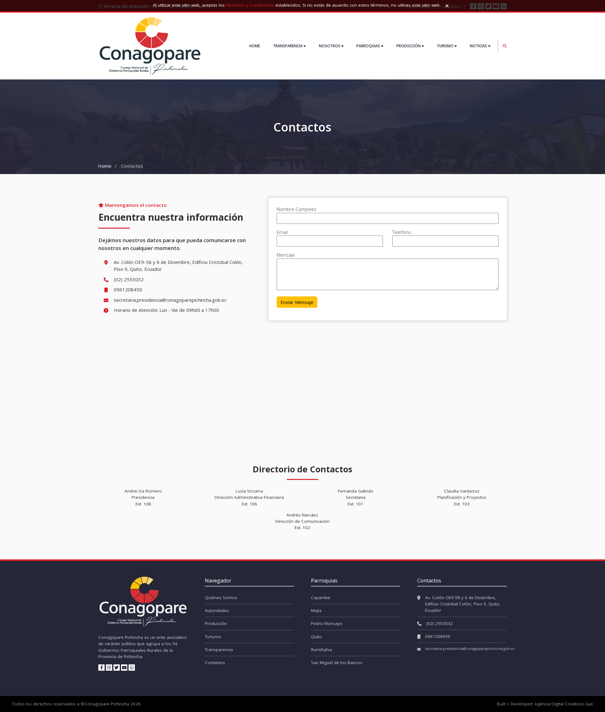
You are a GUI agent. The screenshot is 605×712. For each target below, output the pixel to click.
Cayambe (320, 597)
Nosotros (330, 46)
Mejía (316, 610)
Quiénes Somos (221, 597)
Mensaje (286, 255)
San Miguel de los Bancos (336, 662)
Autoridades (217, 610)
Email (282, 232)
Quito (316, 636)
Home (254, 46)
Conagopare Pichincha (106, 704)
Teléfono (401, 232)
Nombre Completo (296, 209)
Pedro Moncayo (327, 623)
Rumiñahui (321, 649)
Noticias (479, 46)
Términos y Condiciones (250, 5)
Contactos (215, 662)
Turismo (445, 46)
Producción (409, 46)
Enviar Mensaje (297, 302)
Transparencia (219, 649)
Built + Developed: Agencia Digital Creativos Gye (545, 704)
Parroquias (368, 46)
